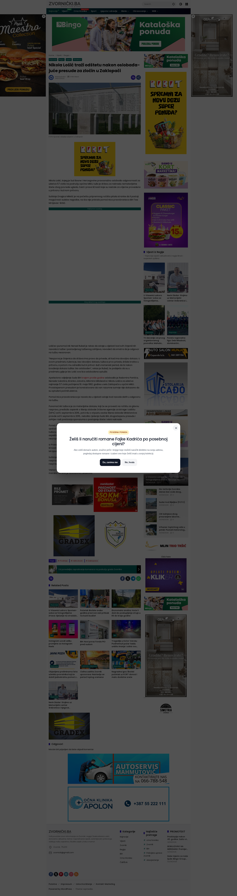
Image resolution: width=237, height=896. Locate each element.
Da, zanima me (110, 462)
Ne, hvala (129, 462)
